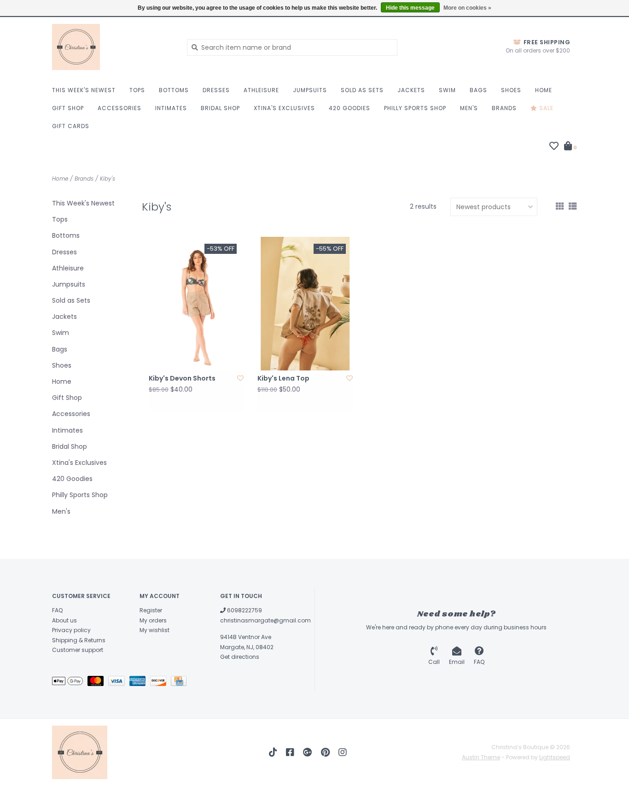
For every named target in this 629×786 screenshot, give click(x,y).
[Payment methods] (69, 682)
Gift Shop (68, 108)
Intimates (171, 108)
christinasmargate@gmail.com (265, 620)
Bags (478, 90)
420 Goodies (349, 108)
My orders (153, 620)
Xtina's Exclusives (284, 108)
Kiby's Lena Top (283, 378)
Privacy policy (71, 630)
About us (64, 620)
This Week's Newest (84, 90)
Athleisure (261, 90)
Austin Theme (481, 757)
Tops (137, 90)
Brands (504, 108)
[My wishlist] (554, 147)
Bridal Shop (220, 108)
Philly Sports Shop (415, 108)
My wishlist (154, 630)
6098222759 (244, 610)
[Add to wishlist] (240, 378)
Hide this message (410, 8)
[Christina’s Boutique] (112, 47)
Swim (447, 90)
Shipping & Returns (78, 640)
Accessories (119, 108)
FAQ (57, 610)
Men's (469, 108)
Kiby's (107, 178)
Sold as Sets (362, 90)
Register (151, 610)
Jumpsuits (310, 90)
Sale (545, 108)
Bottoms (174, 90)
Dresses (216, 90)
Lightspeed (554, 757)
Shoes (511, 90)
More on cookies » (467, 8)
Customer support (77, 650)
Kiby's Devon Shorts (182, 378)
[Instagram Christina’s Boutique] (342, 752)
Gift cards (70, 126)
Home (543, 90)
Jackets (411, 90)
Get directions (239, 657)
